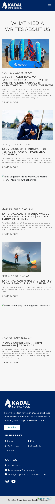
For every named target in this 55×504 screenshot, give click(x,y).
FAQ (32, 441)
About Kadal (36, 446)
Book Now (12, 427)
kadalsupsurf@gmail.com (21, 470)
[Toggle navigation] (49, 5)
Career (10, 450)
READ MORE (10, 102)
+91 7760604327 (15, 465)
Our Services (13, 446)
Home (10, 441)
